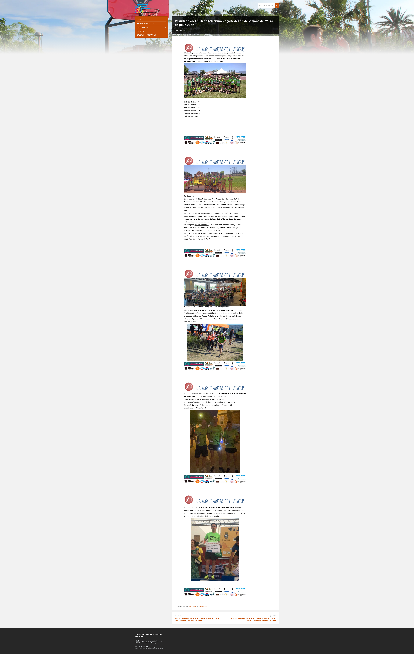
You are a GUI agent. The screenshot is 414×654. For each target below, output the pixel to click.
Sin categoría (202, 606)
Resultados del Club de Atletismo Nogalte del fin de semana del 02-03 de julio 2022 (197, 619)
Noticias (183, 30)
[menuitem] (151, 19)
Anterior (178, 616)
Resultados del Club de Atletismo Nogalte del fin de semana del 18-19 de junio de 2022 (253, 619)
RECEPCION (192, 606)
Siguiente (272, 616)
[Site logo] (142, 12)
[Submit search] (277, 5)
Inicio (176, 30)
